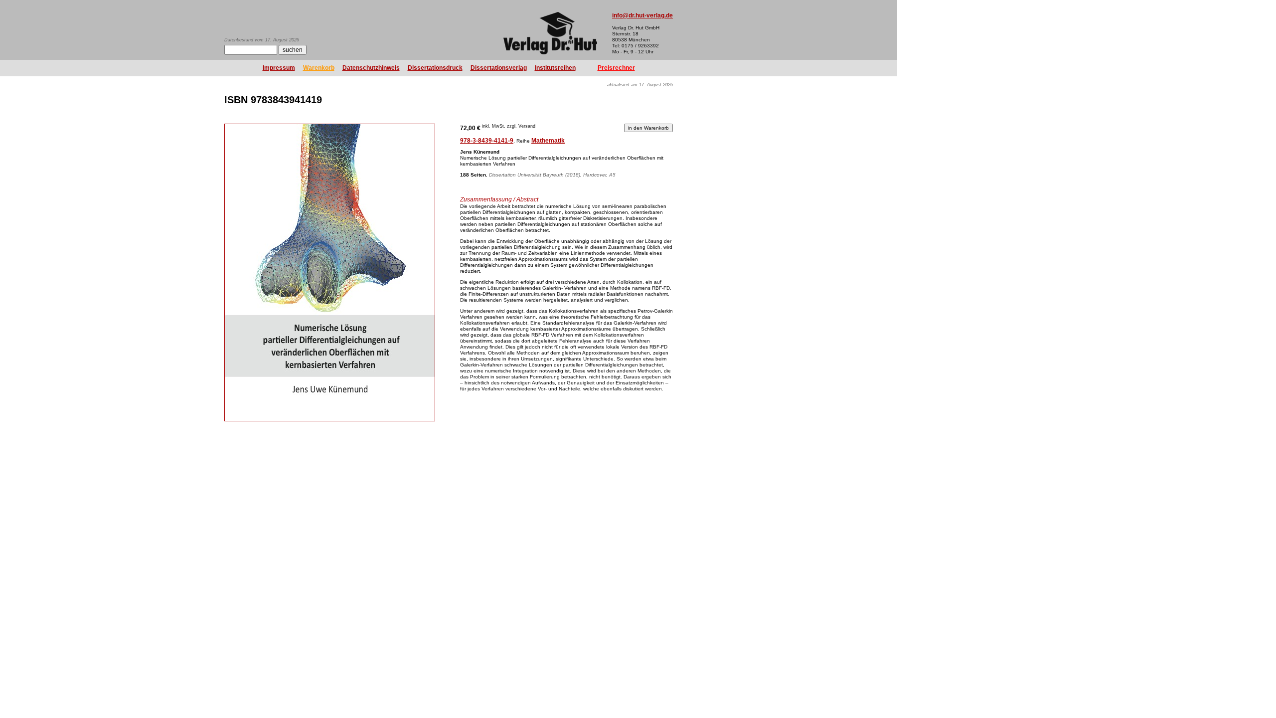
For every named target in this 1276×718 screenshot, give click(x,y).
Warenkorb (318, 67)
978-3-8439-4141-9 (486, 140)
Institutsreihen (555, 67)
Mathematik (548, 140)
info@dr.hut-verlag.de (642, 15)
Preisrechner (616, 67)
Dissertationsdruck (435, 67)
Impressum (279, 67)
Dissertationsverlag (499, 67)
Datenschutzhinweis (371, 67)
